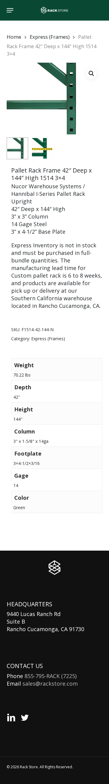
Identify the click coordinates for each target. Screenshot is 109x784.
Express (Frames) (50, 36)
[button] (10, 10)
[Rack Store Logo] (54, 567)
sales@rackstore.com (50, 683)
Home (14, 36)
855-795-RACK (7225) (51, 676)
